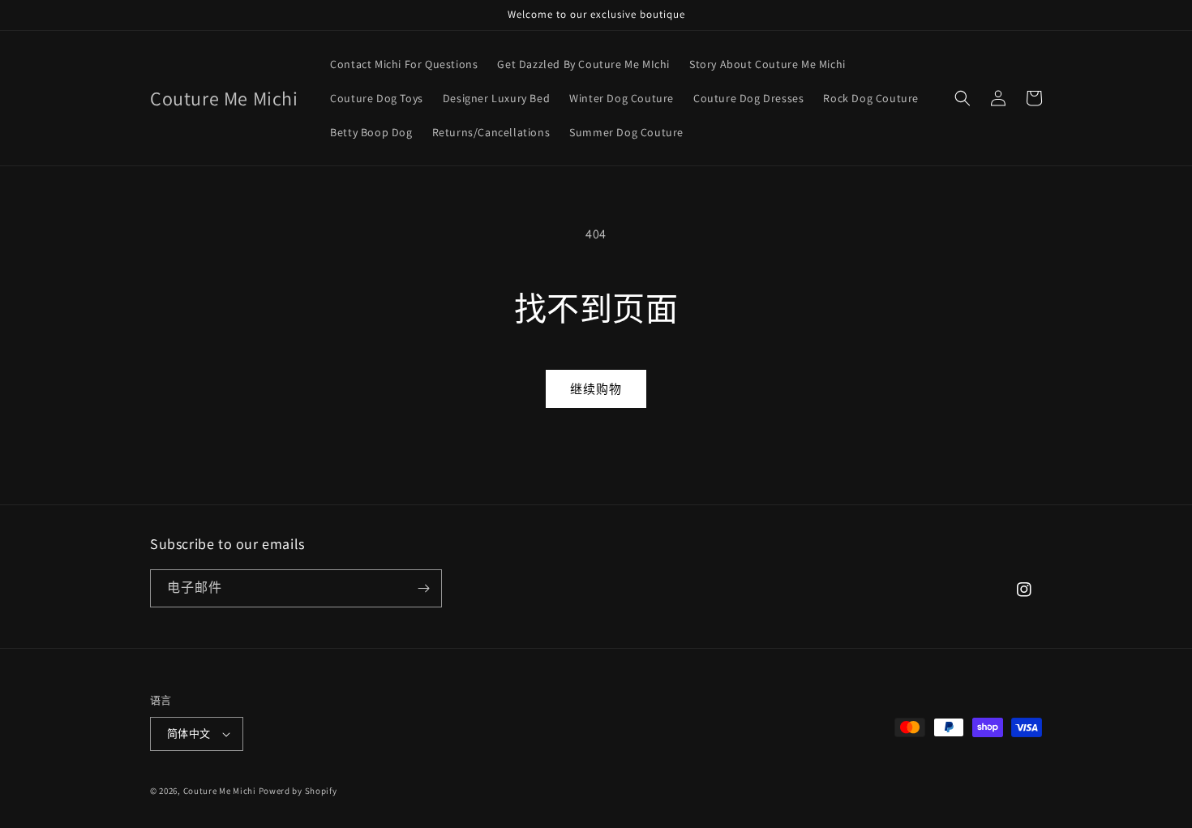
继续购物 (596, 389)
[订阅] (423, 588)
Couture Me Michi (221, 790)
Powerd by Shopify (298, 790)
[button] (962, 98)
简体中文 (189, 733)
